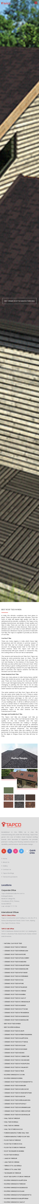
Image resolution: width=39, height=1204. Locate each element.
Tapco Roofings (8, 873)
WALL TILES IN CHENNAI (11, 1126)
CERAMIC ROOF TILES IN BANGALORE (16, 969)
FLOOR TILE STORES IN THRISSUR (14, 1147)
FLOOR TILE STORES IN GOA (13, 1144)
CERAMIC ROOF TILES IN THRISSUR (15, 947)
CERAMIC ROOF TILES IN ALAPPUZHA (16, 1038)
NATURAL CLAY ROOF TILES (13, 943)
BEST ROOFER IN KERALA (12, 1027)
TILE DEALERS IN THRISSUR (12, 1173)
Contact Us (7, 869)
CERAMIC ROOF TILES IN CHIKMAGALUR (17, 1002)
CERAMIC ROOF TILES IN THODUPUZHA (17, 1064)
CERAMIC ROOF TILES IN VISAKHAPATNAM (18, 1093)
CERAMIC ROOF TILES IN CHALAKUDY (16, 1067)
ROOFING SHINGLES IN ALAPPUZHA (15, 1180)
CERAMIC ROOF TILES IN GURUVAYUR (16, 1089)
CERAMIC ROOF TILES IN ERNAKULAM (16, 951)
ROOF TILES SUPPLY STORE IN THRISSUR (17, 1177)
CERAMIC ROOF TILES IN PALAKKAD (15, 987)
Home (5, 859)
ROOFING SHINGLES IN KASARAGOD (16, 1188)
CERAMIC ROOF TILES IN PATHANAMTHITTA (18, 1082)
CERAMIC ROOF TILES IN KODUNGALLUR (17, 1115)
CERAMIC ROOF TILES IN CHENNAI (15, 991)
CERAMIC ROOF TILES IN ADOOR (14, 1096)
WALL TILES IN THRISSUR (12, 1118)
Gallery (5, 866)
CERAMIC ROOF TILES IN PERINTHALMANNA (18, 1034)
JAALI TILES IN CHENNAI (11, 1162)
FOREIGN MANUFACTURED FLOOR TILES (17, 1137)
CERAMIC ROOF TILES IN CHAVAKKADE (16, 1060)
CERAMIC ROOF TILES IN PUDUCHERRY (16, 958)
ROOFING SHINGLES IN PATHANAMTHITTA (17, 1195)
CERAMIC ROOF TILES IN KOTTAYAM (16, 1009)
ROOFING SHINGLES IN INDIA (13, 1078)
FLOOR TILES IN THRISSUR (12, 1140)
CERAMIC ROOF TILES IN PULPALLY (15, 1104)
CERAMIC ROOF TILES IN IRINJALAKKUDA (17, 1100)
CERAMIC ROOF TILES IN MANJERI (15, 1086)
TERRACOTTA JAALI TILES (12, 1169)
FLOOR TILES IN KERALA (11, 1155)
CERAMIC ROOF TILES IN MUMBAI (14, 994)
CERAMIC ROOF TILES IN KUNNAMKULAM (17, 1107)
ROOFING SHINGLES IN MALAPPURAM (16, 1198)
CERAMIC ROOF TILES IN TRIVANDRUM (16, 1013)
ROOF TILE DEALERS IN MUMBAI (14, 1151)
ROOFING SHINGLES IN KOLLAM (14, 1191)
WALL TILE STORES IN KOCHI (13, 1129)
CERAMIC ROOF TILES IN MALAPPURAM (16, 965)
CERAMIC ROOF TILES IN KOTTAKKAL (16, 1042)
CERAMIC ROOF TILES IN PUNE (14, 983)
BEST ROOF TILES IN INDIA (12, 1024)
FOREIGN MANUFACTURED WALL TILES (16, 1133)
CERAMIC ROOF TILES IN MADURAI (15, 962)
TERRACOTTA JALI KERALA (12, 1166)
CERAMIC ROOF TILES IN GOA (13, 980)
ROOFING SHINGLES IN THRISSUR (14, 1184)
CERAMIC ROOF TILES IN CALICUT (15, 998)
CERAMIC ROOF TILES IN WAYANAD (15, 1049)
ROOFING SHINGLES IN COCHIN (14, 1075)
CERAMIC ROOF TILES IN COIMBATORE (16, 1056)
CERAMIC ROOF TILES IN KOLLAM (14, 1045)
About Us (6, 862)
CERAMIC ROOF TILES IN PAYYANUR (15, 973)
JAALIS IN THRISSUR (10, 1158)
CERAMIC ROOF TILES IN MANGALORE (16, 1020)
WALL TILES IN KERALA (11, 1122)
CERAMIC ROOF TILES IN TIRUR (14, 1071)
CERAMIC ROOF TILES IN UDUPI (14, 1031)
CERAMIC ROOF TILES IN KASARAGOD (16, 1016)
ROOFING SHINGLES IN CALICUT (14, 1202)
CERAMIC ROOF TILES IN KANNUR (15, 1005)
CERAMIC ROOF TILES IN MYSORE (15, 954)
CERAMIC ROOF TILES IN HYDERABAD (16, 976)
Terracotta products (10, 877)
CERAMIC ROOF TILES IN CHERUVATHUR (17, 1111)
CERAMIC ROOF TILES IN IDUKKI (14, 1053)
